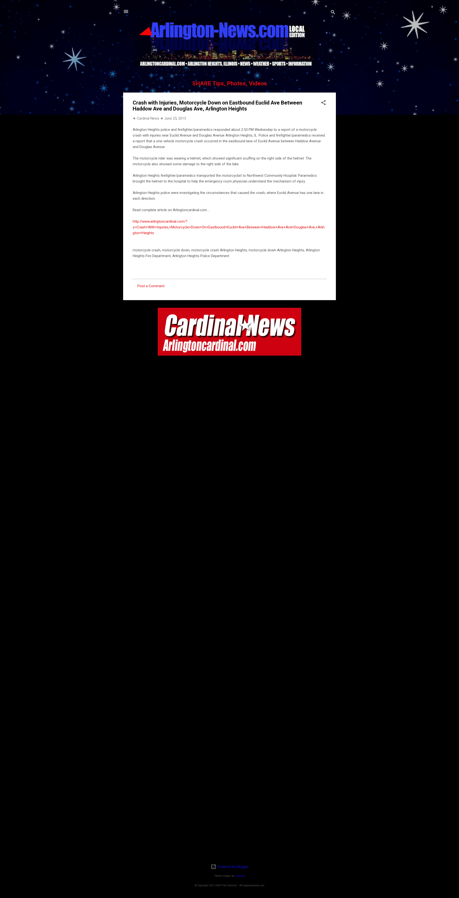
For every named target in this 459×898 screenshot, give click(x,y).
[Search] (333, 13)
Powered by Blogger (232, 867)
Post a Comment (150, 286)
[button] (323, 103)
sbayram (240, 875)
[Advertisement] (229, 829)
